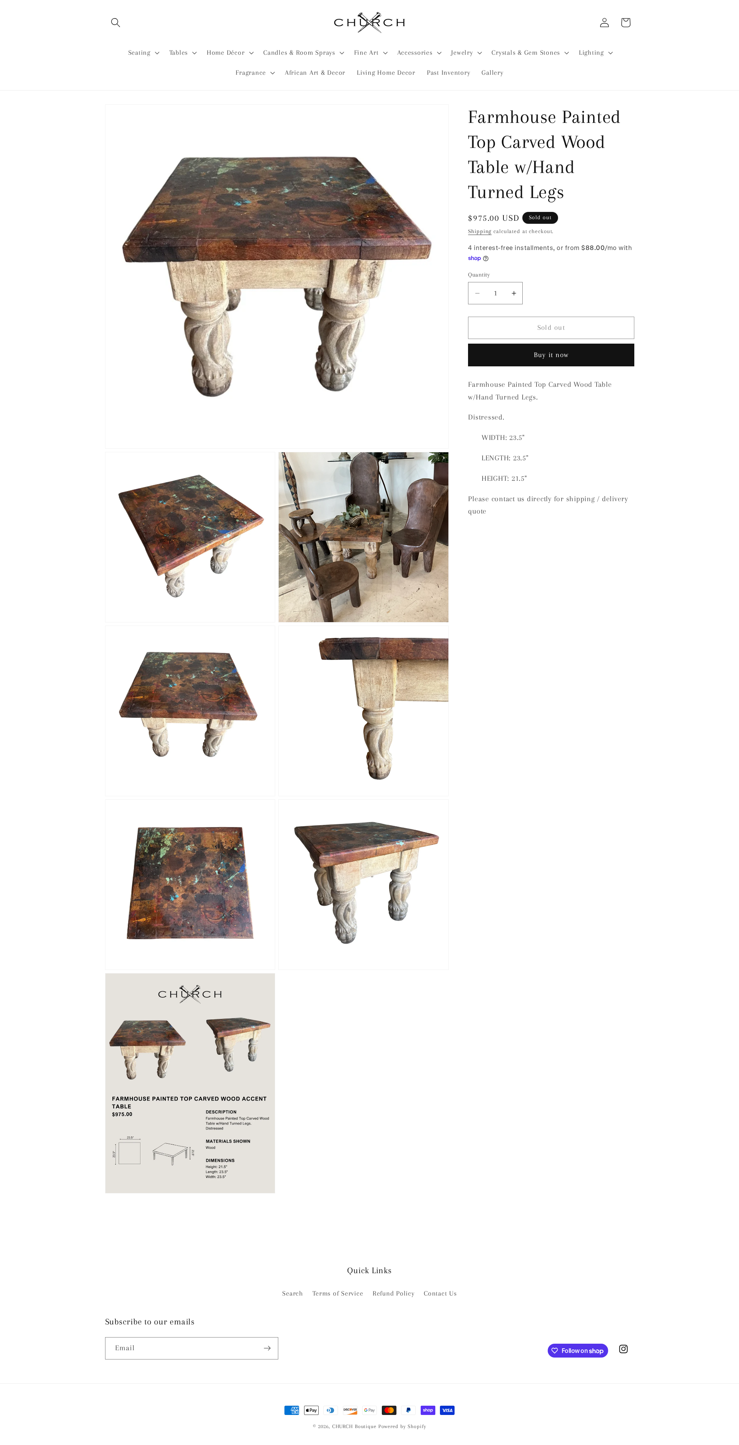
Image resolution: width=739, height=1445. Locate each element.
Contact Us (440, 1293)
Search (292, 1293)
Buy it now (551, 355)
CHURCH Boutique (354, 1426)
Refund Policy (394, 1293)
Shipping (480, 231)
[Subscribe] (267, 1348)
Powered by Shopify (402, 1426)
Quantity (479, 274)
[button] (115, 22)
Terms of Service (338, 1293)
